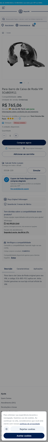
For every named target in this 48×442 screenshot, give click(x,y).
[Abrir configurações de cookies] (6, 429)
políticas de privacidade (30, 423)
